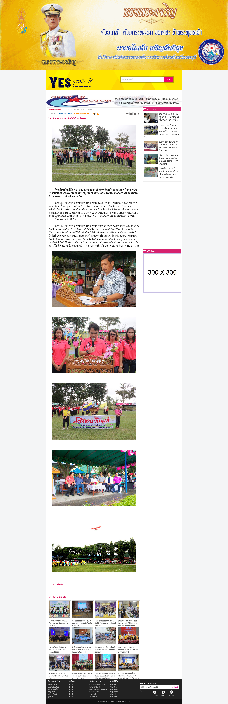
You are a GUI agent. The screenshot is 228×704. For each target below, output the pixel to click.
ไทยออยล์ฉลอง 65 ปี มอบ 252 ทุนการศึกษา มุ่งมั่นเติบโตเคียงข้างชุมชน (82, 623)
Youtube (171, 695)
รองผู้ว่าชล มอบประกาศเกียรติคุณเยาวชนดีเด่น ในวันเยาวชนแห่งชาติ (128, 649)
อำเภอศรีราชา (94, 694)
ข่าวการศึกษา (59, 109)
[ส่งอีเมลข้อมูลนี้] (127, 113)
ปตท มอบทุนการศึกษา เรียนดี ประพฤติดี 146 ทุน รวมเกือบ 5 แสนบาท (105, 649)
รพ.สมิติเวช (93, 696)
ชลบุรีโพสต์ (51, 692)
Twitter (163, 695)
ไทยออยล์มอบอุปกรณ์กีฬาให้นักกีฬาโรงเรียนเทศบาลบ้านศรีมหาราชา (105, 623)
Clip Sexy (113, 687)
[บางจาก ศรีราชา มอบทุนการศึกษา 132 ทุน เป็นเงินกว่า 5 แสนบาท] (60, 618)
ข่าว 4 (71, 692)
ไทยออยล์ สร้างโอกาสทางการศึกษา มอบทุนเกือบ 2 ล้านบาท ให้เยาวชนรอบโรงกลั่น (105, 676)
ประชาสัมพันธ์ (121, 92)
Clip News (114, 692)
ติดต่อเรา (148, 92)
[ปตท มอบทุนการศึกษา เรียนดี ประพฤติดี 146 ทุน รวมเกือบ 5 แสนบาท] (106, 644)
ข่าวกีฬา (102, 92)
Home (51, 109)
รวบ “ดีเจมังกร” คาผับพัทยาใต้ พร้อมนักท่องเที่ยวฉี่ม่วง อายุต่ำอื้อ (169, 117)
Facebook (154, 695)
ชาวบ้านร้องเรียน (135, 92)
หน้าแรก (51, 92)
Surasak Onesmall (65, 114)
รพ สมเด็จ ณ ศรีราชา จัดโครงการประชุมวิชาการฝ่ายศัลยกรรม (58, 676)
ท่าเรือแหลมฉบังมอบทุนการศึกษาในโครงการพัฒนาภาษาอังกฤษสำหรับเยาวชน (82, 649)
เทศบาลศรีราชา (95, 687)
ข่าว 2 (71, 687)
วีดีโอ (110, 92)
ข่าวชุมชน (91, 92)
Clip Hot (113, 685)
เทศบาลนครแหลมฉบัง (97, 685)
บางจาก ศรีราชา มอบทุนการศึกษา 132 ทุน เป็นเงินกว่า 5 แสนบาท (58, 623)
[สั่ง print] (131, 113)
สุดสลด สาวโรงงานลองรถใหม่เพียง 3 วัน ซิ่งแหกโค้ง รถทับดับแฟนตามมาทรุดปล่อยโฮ (161, 131)
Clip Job (113, 694)
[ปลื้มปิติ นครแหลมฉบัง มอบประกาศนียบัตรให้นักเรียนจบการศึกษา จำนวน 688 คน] (129, 618)
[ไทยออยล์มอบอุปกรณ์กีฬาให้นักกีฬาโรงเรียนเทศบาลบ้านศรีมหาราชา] (106, 618)
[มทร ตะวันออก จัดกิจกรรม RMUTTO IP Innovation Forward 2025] (60, 644)
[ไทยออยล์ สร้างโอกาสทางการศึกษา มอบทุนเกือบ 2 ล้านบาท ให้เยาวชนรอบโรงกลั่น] (106, 670)
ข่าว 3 (71, 689)
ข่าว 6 (71, 696)
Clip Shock (114, 689)
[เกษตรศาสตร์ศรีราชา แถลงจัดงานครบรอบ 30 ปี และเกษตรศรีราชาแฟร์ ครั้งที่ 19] (83, 670)
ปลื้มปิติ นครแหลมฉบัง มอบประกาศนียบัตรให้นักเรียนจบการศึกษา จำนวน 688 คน (127, 623)
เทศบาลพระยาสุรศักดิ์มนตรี (98, 689)
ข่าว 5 (71, 694)
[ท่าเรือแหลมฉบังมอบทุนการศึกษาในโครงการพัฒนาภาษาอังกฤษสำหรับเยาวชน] (83, 644)
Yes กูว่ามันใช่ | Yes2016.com (120, 701)
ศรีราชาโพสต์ (52, 694)
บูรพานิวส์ (51, 696)
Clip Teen (113, 696)
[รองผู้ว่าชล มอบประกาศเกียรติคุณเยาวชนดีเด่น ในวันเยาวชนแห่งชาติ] (129, 644)
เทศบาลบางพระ (94, 692)
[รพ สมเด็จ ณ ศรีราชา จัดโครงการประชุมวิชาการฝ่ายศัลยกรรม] (60, 670)
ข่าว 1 (71, 685)
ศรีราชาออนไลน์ (53, 689)
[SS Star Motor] (114, 106)
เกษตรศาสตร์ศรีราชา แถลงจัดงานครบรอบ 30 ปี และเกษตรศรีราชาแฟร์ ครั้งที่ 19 (82, 676)
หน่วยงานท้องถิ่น (79, 92)
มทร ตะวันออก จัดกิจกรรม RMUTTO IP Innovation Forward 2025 (57, 649)
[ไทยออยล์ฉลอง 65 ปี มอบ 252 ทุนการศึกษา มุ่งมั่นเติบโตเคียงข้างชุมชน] (83, 618)
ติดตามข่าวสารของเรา (148, 683)
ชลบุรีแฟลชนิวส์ (53, 687)
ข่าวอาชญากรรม (63, 92)
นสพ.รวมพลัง (52, 685)
